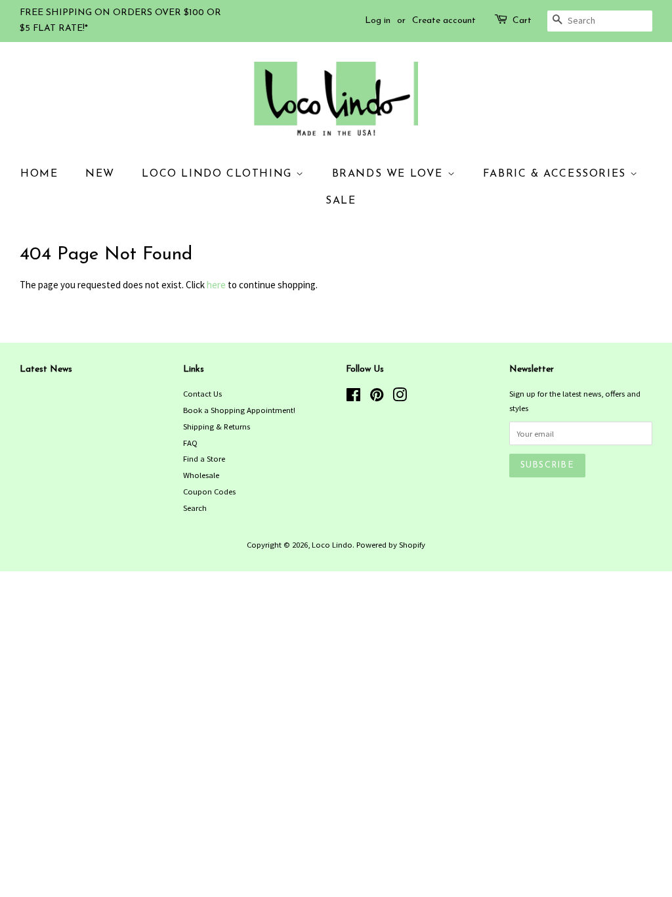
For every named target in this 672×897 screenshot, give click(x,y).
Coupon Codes (209, 491)
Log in (377, 20)
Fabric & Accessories (557, 174)
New (100, 174)
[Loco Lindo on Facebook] (353, 397)
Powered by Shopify (390, 544)
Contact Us (202, 393)
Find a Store (204, 458)
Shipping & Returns (216, 426)
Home (39, 174)
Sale (341, 201)
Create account (444, 20)
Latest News (46, 369)
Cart (522, 20)
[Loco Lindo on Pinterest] (376, 397)
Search (195, 507)
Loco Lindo (332, 544)
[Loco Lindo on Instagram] (399, 397)
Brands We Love (390, 174)
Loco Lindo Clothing (219, 174)
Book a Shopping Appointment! (239, 410)
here (216, 284)
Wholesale (201, 475)
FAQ (190, 442)
